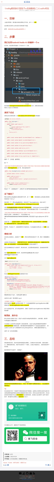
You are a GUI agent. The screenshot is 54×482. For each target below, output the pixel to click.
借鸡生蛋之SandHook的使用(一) (16, 29)
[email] (20, 473)
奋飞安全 (27, 2)
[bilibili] (30, 473)
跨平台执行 (16, 462)
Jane (33, 475)
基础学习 (27, 10)
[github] (27, 473)
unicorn (5, 462)
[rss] (34, 473)
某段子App (23, 462)
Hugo (26, 475)
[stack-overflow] (23, 473)
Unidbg (10, 462)
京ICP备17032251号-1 (27, 479)
